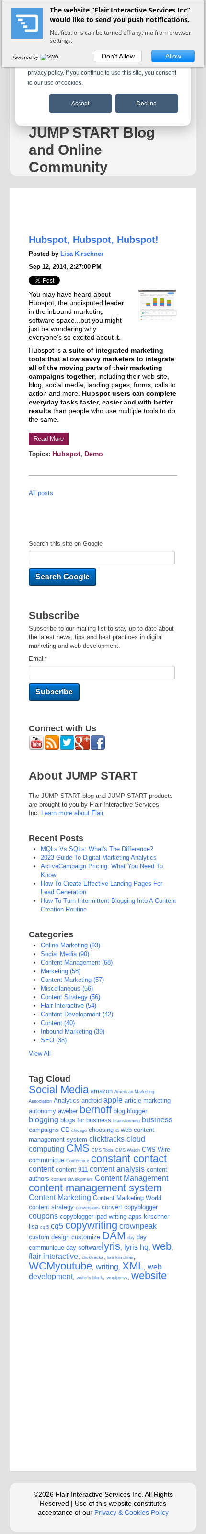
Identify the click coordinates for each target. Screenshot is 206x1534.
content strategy (70, 997)
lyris (111, 1246)
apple (113, 1100)
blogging (43, 1120)
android (91, 1100)
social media (65, 953)
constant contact (129, 1159)
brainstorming (126, 1121)
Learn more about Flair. (73, 813)
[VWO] (50, 57)
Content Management (77, 962)
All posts (41, 492)
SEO (54, 1040)
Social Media (59, 1090)
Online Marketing (70, 945)
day (131, 1237)
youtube (73, 1266)
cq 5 (44, 1227)
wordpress (117, 1277)
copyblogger (141, 1207)
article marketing (148, 1100)
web (162, 1246)
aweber (68, 1111)
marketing (60, 971)
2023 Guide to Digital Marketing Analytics (99, 857)
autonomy (42, 1111)
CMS (78, 1148)
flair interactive (68, 1005)
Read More (49, 438)
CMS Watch (127, 1150)
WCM (42, 1266)
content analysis (117, 1169)
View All (40, 1053)
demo (93, 454)
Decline (147, 103)
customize (85, 1237)
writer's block (90, 1277)
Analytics (67, 1100)
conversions (88, 1207)
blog (119, 1111)
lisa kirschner (120, 1257)
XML (133, 1266)
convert (112, 1207)
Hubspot (66, 454)
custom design (49, 1237)
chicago (79, 1130)
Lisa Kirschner (81, 253)
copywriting (91, 1225)
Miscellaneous (67, 988)
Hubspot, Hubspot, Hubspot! (94, 239)
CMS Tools (103, 1150)
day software (84, 1247)
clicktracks (107, 1139)
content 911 (72, 1169)
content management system (95, 1188)
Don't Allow (118, 56)
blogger (137, 1111)
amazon (102, 1091)
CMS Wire (156, 1149)
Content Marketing (72, 979)
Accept (80, 103)
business (157, 1120)
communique (46, 1160)
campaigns (44, 1129)
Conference (77, 1160)
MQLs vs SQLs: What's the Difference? (97, 849)
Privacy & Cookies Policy (131, 1512)
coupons (43, 1216)
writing (107, 1267)
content (58, 1023)
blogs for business (85, 1120)
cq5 (57, 1226)
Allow (173, 56)
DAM (114, 1236)
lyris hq (136, 1247)
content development (77, 1014)
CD (65, 1129)
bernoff (96, 1110)
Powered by (25, 57)
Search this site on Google (66, 543)
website (149, 1275)
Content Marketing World (127, 1197)
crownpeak (138, 1226)
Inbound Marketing (72, 1031)
